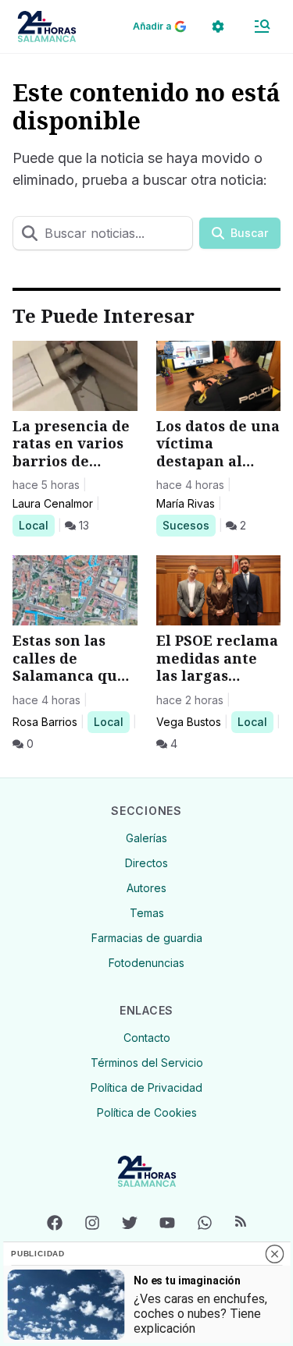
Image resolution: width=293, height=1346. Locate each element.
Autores (146, 887)
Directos (146, 863)
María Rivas (185, 503)
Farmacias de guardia (146, 937)
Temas (147, 912)
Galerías (146, 838)
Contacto (146, 1037)
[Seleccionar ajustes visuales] (218, 26)
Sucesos (189, 525)
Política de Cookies (147, 1112)
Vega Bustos (188, 721)
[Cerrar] (274, 1254)
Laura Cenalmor (53, 503)
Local (36, 525)
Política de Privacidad (146, 1087)
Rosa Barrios (45, 721)
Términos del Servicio (147, 1062)
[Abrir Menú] (261, 26)
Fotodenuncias (146, 962)
